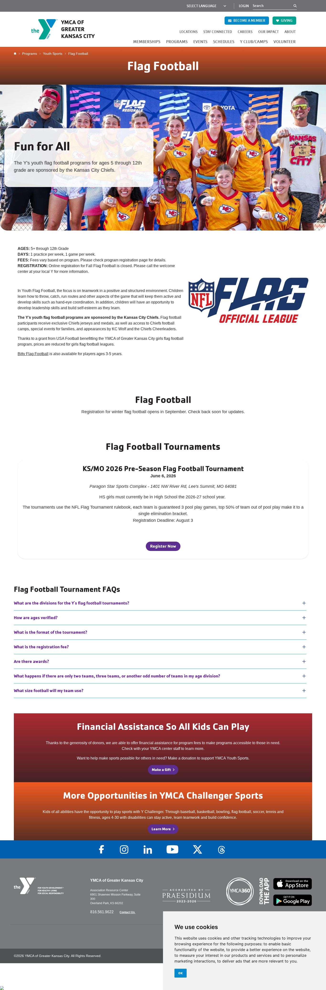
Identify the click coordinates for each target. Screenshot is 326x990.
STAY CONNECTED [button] (217, 31)
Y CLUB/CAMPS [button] (254, 41)
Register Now (163, 546)
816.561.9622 (102, 912)
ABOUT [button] (290, 31)
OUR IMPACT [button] (268, 31)
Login (244, 6)
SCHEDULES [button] (223, 41)
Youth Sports (52, 53)
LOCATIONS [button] (188, 31)
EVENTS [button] (200, 41)
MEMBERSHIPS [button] (146, 41)
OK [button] (180, 973)
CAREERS (245, 31)
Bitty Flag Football (33, 354)
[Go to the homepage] (48, 886)
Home (16, 53)
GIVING (286, 20)
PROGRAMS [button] (177, 41)
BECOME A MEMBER (249, 20)
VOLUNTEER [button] (284, 41)
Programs (29, 53)
